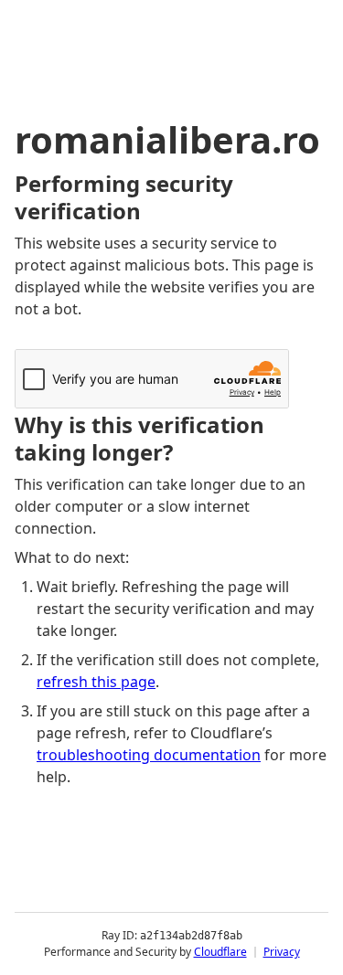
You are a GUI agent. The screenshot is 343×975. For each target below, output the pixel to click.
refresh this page (96, 682)
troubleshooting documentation (149, 755)
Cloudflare (220, 951)
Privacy (281, 951)
